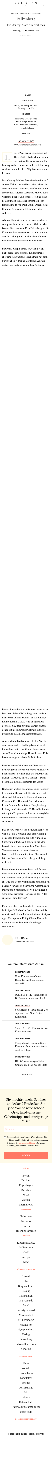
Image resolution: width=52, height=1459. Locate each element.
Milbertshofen (26, 1320)
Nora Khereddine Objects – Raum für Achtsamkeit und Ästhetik (30, 979)
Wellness (26, 1221)
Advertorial (26, 35)
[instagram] (22, 1426)
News (26, 1262)
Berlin (26, 1175)
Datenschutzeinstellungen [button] (26, 1407)
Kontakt (26, 1368)
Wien (26, 1195)
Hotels (26, 1226)
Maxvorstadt (26, 1315)
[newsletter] (36, 1426)
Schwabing (26, 1339)
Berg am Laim (26, 1286)
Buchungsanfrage (26, 1231)
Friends (26, 1397)
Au (26, 1281)
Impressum (26, 1411)
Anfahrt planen (27, 127)
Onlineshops (26, 1247)
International (26, 1204)
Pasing (26, 1334)
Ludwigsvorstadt (26, 1310)
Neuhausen (26, 1324)
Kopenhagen (26, 1185)
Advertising (26, 1387)
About (26, 1363)
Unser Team (26, 1373)
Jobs (26, 1392)
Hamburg (26, 1180)
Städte (26, 1168)
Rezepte (26, 1257)
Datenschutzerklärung (27, 1143)
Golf (26, 1252)
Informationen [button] (25, 1356)
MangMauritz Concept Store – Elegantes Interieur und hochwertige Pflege (31, 1046)
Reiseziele (26, 1216)
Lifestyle (26, 1235)
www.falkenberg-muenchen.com (27, 144)
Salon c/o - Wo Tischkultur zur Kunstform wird (32, 1029)
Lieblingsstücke (26, 1242)
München (26, 1190)
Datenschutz (26, 1402)
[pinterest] (29, 1426)
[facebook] (15, 1426)
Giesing (26, 1291)
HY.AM (41, 1434)
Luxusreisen (26, 1209)
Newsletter (26, 1378)
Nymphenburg (26, 1329)
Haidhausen (26, 1295)
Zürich (26, 1199)
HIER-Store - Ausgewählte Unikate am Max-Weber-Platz (31, 1062)
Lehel (26, 1305)
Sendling (26, 1349)
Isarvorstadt (26, 1300)
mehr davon (27, 1074)
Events (26, 1382)
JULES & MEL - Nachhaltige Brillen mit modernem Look (31, 996)
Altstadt (26, 1276)
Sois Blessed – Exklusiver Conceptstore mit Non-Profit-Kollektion (32, 1013)
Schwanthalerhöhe (26, 1344)
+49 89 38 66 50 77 (26, 141)
